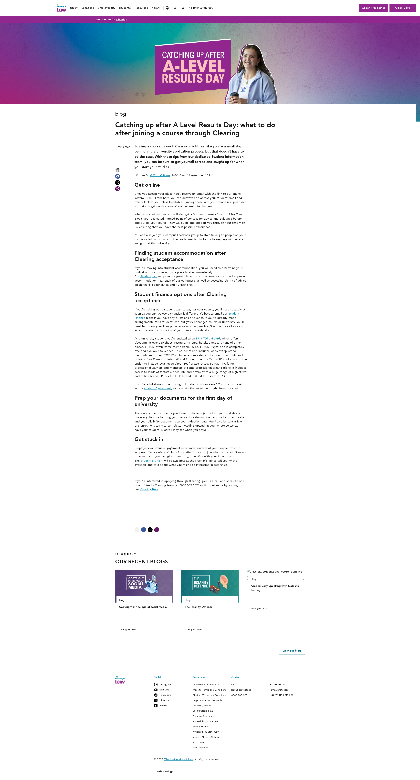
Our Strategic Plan (203, 710)
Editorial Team (160, 175)
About (155, 7)
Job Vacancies (201, 747)
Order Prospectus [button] (373, 7)
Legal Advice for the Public (208, 700)
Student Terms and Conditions (209, 695)
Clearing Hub (149, 489)
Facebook (165, 695)
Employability (106, 7)
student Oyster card (157, 388)
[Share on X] (117, 182)
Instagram (165, 684)
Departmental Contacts (206, 684)
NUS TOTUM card (208, 338)
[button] (292, 651)
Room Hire (198, 742)
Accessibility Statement (206, 721)
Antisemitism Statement (206, 731)
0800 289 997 (239, 695)
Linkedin (164, 700)
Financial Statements (204, 716)
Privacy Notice (200, 726)
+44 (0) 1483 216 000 (282, 695)
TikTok (163, 705)
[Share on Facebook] (117, 176)
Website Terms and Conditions (209, 689)
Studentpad (148, 276)
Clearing (121, 19)
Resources (141, 7)
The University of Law (178, 759)
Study (73, 7)
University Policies (202, 705)
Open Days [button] (402, 7)
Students (125, 7)
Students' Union (151, 460)
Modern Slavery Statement (207, 737)
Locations (87, 7)
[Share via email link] (117, 188)
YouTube (164, 689)
